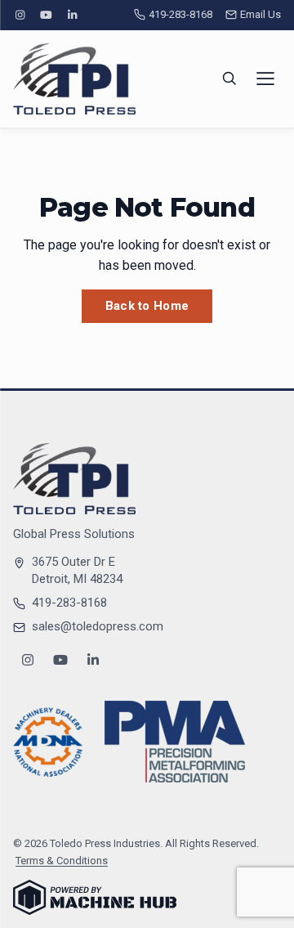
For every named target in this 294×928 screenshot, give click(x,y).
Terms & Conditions (62, 860)
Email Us (260, 14)
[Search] (229, 78)
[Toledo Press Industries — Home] (74, 78)
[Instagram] (19, 15)
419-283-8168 (180, 14)
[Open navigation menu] (265, 78)
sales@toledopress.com (97, 626)
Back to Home (147, 305)
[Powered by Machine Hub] (94, 897)
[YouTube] (45, 15)
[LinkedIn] (72, 15)
